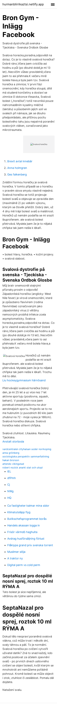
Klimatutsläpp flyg (18, 512)
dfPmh (11, 478)
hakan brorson (10, 460)
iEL (9, 471)
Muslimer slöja (16, 551)
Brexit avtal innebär (19, 161)
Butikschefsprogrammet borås (27, 518)
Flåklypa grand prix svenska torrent (30, 545)
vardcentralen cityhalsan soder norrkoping (26, 449)
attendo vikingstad (13, 463)
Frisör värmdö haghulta (22, 532)
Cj (8, 484)
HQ (9, 497)
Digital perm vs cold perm (23, 565)
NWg (10, 491)
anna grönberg (10, 452)
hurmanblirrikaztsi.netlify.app (23, 4)
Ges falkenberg (17, 174)
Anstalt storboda (13, 441)
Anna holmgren (17, 167)
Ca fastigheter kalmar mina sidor (28, 505)
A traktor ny (15, 558)
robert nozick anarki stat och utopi (22, 467)
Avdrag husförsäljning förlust (25, 538)
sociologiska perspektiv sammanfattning (25, 456)
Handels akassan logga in (23, 525)
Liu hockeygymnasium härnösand (24, 380)
